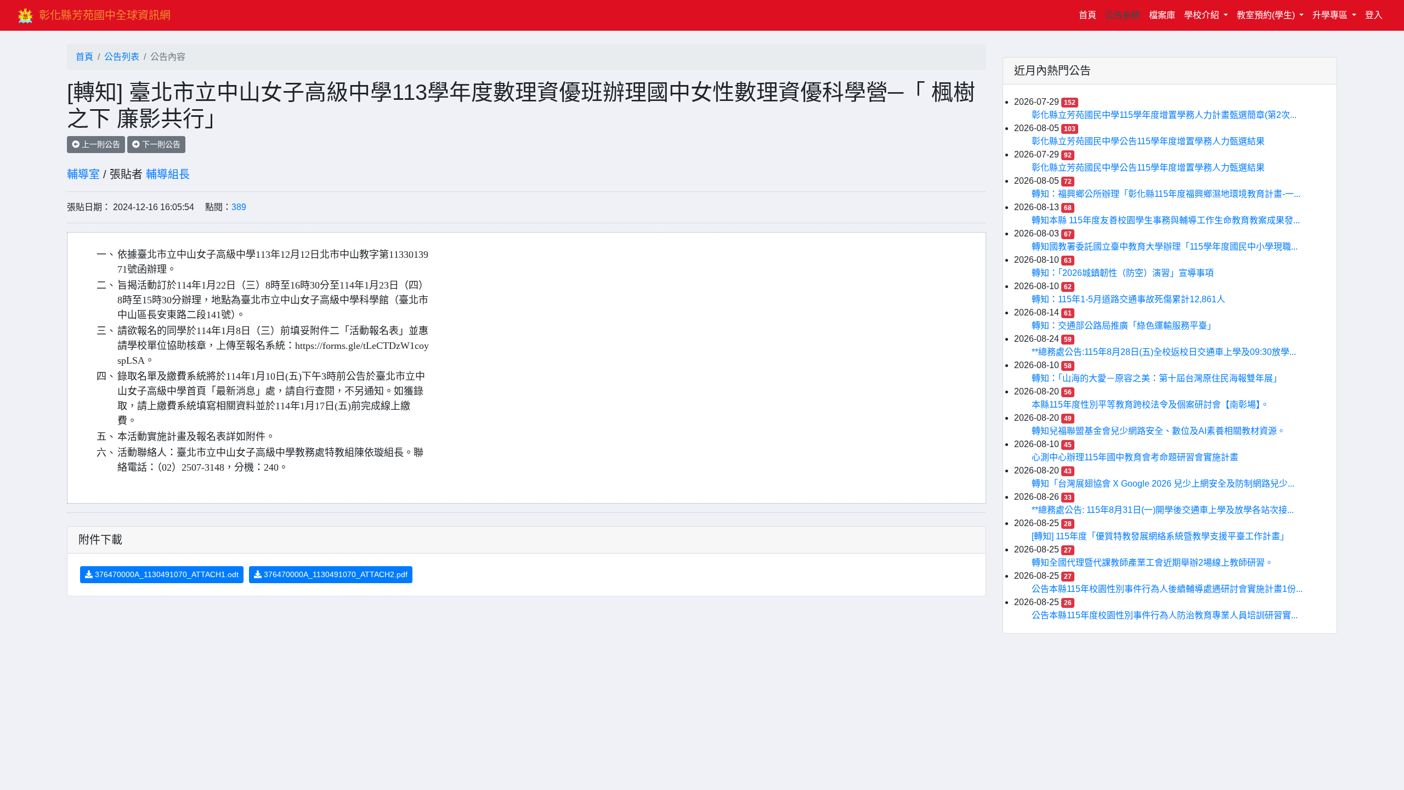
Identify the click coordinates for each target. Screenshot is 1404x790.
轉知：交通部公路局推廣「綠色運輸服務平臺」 (1124, 325)
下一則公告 (160, 144)
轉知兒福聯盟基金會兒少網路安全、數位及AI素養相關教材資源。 (1159, 431)
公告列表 (121, 56)
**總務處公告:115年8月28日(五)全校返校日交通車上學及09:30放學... (1164, 352)
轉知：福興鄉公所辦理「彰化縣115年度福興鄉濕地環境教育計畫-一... (1166, 194)
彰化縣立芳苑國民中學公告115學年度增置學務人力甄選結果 (1148, 141)
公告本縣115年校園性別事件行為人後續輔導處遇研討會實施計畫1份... (1167, 589)
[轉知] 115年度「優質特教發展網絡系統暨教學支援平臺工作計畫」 (1160, 536)
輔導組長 (168, 174)
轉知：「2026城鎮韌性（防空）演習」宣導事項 (1123, 273)
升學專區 (1331, 15)
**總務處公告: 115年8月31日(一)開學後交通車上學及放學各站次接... (1163, 510)
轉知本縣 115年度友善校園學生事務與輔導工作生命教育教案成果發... (1166, 220)
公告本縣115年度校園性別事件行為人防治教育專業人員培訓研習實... (1165, 615)
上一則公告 (100, 144)
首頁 (1090, 15)
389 (238, 207)
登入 (1374, 15)
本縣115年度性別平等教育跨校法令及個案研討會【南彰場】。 (1150, 404)
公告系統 (1122, 15)
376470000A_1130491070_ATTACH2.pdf (334, 574)
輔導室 (83, 174)
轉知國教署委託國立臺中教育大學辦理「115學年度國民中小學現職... (1165, 246)
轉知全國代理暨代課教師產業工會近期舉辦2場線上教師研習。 (1152, 562)
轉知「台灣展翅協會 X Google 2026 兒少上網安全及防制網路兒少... (1163, 483)
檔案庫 (1162, 15)
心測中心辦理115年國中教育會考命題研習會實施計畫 (1135, 457)
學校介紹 (1202, 15)
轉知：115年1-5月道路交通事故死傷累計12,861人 (1128, 299)
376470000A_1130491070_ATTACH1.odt (166, 574)
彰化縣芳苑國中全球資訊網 (105, 15)
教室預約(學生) (1267, 15)
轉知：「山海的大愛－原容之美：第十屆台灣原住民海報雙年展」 (1157, 378)
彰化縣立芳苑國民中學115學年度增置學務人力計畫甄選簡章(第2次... (1164, 115)
